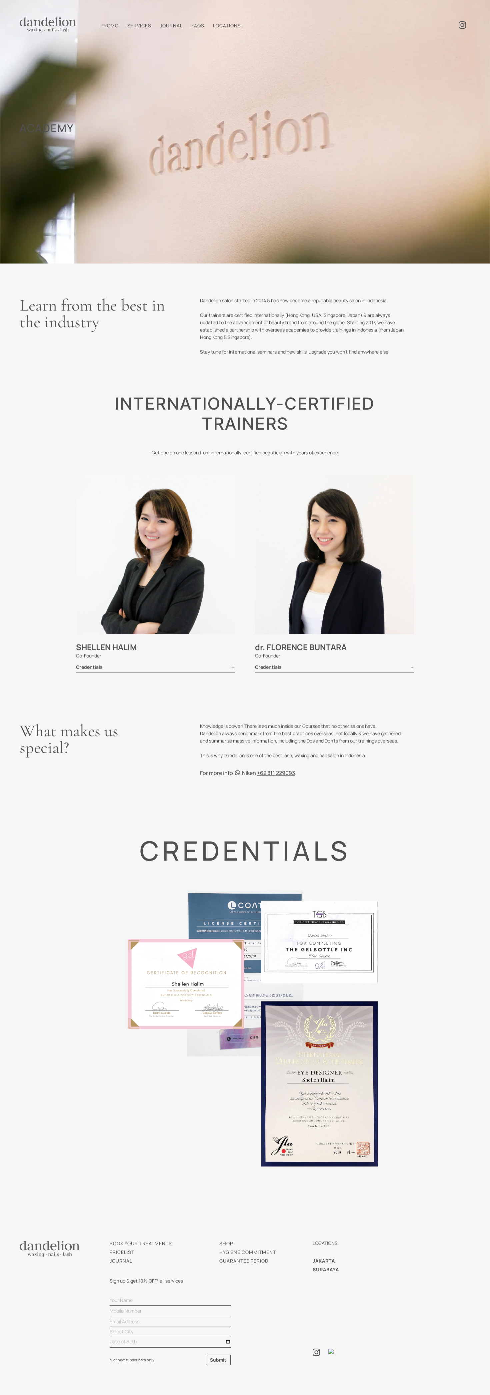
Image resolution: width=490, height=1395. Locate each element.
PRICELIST (122, 1252)
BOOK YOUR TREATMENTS (141, 1243)
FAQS (197, 25)
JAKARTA (324, 1261)
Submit (218, 1360)
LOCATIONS (227, 25)
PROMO (110, 25)
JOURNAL (171, 25)
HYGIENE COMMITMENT (247, 1252)
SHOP (226, 1243)
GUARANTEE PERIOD (243, 1261)
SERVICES (139, 25)
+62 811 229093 (276, 773)
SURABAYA (326, 1269)
